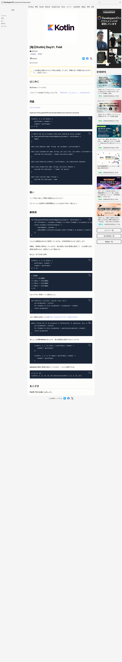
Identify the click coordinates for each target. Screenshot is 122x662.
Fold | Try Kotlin (35, 107)
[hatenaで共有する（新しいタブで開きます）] (83, 58)
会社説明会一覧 (109, 236)
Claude (41, 7)
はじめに (3, 15)
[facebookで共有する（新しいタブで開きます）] (87, 58)
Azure (63, 7)
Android (34, 54)
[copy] (89, 118)
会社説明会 (76, 7)
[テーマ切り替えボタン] (120, 2)
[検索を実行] (99, 2)
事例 (88, 7)
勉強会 (84, 7)
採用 (92, 7)
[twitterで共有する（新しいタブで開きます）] (91, 58)
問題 (2, 18)
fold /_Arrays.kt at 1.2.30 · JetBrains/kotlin (64, 317)
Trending (30, 7)
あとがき (3, 26)
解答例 (3, 23)
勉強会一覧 (109, 242)
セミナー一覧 (109, 230)
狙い (2, 21)
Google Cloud (56, 7)
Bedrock (47, 7)
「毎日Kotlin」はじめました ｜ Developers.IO (74, 92)
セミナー (69, 7)
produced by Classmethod (22, 2)
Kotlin (40, 54)
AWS (36, 7)
